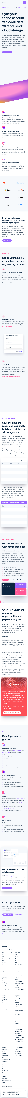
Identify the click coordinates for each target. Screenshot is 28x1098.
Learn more (6, 240)
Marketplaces (18, 973)
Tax (3, 1005)
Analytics (12, 579)
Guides (4, 1047)
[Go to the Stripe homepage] (4, 947)
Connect (4, 969)
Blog (3, 1051)
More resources (6, 1073)
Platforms (17, 977)
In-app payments (19, 971)
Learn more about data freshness (11, 376)
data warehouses (17, 750)
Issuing (4, 985)
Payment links (5, 991)
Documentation (19, 1029)
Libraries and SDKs (19, 1037)
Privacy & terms (6, 1059)
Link (3, 987)
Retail (16, 1006)
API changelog (18, 1035)
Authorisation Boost (7, 958)
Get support (5, 1078)
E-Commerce (18, 963)
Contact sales (16, 52)
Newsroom (18, 1051)
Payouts (4, 995)
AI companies (18, 981)
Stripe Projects (19, 1039)
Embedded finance (20, 965)
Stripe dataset (20, 798)
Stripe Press (18, 1053)
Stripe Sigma (5, 1003)
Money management (20, 975)
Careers (17, 1049)
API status (17, 1033)
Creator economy (19, 983)
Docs (24, 7)
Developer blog (19, 1041)
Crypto (4, 971)
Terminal (4, 1007)
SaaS (16, 979)
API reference (18, 1031)
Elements (4, 975)
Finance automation (20, 967)
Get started (6, 888)
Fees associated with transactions (12, 782)
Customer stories (6, 1049)
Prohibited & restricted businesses (5, 1062)
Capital (4, 963)
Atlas (3, 956)
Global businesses (19, 969)
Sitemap (4, 1068)
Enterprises (18, 954)
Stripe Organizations (11, 876)
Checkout (4, 965)
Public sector (18, 1004)
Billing (3, 961)
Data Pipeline (5, 7)
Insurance (17, 993)
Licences (4, 1066)
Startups (17, 956)
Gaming (17, 987)
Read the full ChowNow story (11, 712)
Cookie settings (6, 1071)
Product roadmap (19, 1047)
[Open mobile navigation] (24, 2)
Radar (3, 997)
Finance (5, 579)
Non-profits (18, 999)
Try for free (6, 52)
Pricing (20, 7)
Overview (14, 7)
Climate (4, 967)
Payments (4, 993)
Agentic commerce (20, 958)
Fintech (17, 985)
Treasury (4, 1009)
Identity (4, 981)
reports (8, 777)
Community (5, 1053)
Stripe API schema (9, 808)
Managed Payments (7, 989)
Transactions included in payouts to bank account (14, 787)
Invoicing (4, 983)
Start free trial (7, 914)
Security (19, 579)
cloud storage (6, 752)
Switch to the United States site (10, 1094)
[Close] (25, 1091)
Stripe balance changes (9, 784)
